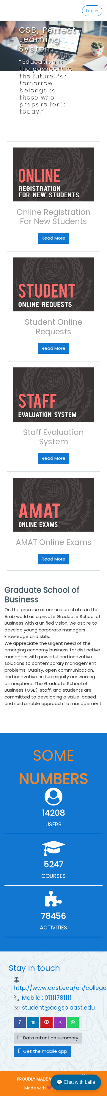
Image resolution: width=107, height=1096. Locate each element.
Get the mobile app (44, 1051)
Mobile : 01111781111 (47, 998)
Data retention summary (50, 1038)
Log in (92, 10)
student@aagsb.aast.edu (58, 1008)
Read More (53, 238)
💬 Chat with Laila (75, 1082)
